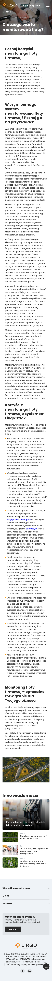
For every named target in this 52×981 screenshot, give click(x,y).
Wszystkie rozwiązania (16, 888)
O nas (6, 895)
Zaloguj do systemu (31, 5)
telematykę (31, 528)
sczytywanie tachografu (19, 519)
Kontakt (7, 903)
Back (8, 12)
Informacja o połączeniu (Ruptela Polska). (29, 964)
